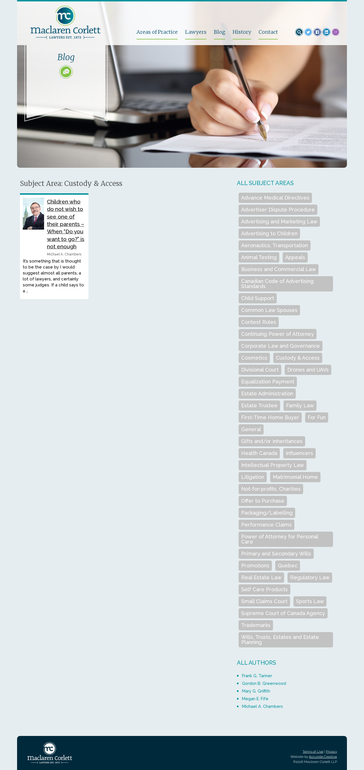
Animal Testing (259, 257)
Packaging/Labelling (267, 513)
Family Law (300, 405)
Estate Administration (267, 393)
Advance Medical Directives (275, 198)
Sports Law (310, 601)
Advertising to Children (269, 233)
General (251, 429)
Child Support (257, 298)
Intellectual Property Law (272, 465)
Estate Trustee (259, 405)
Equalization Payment (267, 382)
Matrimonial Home (295, 477)
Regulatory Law (310, 577)
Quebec (287, 565)
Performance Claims (266, 525)
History (242, 32)
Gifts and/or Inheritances (272, 441)
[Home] (77, 22)
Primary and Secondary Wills (276, 554)
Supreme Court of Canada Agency (283, 613)
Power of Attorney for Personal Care (279, 539)
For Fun (317, 417)
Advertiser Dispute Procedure (278, 210)
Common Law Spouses (269, 310)
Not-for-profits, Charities (271, 489)
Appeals (295, 257)
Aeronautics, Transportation (274, 245)
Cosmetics (254, 358)
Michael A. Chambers (262, 706)
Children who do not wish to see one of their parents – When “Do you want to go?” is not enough (65, 223)
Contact (268, 32)
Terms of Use (313, 752)
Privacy (331, 752)
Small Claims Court (264, 601)
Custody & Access (298, 358)
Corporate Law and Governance (280, 346)
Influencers (299, 453)
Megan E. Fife (255, 698)
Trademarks (255, 625)
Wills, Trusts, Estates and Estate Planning (280, 639)
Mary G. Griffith (256, 691)
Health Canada (259, 453)
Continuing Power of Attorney (277, 334)
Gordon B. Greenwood (264, 683)
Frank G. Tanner (257, 675)
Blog (219, 32)
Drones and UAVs (308, 370)
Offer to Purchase (262, 501)
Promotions (255, 565)
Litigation (252, 477)
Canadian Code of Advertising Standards (277, 283)
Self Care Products (264, 589)
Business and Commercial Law (278, 269)
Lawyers (195, 32)
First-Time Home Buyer (270, 417)
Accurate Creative (323, 757)
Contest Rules (258, 322)
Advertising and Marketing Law (279, 222)
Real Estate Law (261, 577)
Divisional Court (260, 370)
